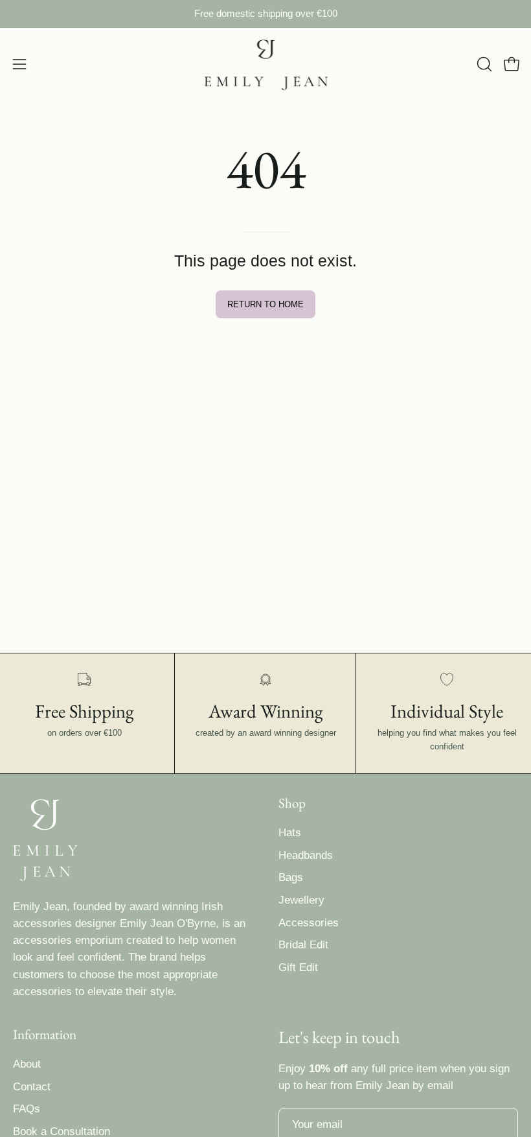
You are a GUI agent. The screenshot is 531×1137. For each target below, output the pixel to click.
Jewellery (301, 900)
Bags (290, 877)
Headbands (305, 855)
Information (44, 1034)
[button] (483, 64)
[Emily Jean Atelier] (265, 64)
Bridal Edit (303, 945)
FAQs (26, 1109)
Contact (32, 1087)
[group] (265, 14)
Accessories (308, 923)
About (27, 1064)
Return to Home (265, 304)
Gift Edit (298, 967)
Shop (292, 803)
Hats (289, 832)
